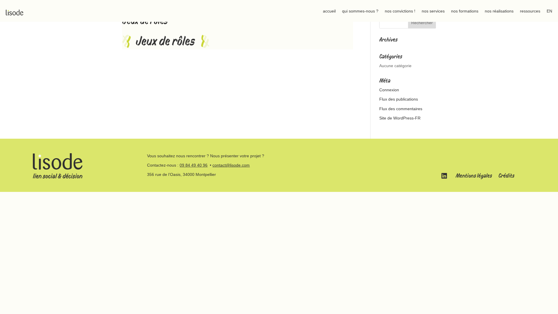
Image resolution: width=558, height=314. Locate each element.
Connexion (389, 90)
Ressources (530, 11)
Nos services (433, 11)
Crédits (506, 175)
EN (549, 11)
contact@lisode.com (231, 165)
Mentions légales (474, 175)
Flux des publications (398, 99)
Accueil (329, 11)
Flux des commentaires (400, 108)
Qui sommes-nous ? (360, 11)
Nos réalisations (499, 11)
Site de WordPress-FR (400, 118)
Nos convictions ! (400, 11)
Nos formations (464, 11)
